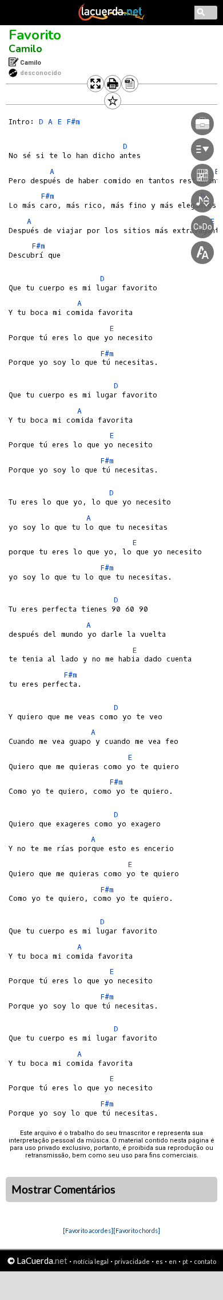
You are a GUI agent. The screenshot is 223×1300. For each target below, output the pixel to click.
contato (205, 1261)
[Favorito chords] (136, 1230)
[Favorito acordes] (88, 1230)
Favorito (35, 35)
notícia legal (91, 1261)
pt (185, 1261)
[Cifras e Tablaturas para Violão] (111, 18)
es (159, 1261)
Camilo (25, 49)
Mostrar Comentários (63, 1189)
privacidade (132, 1261)
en (173, 1261)
